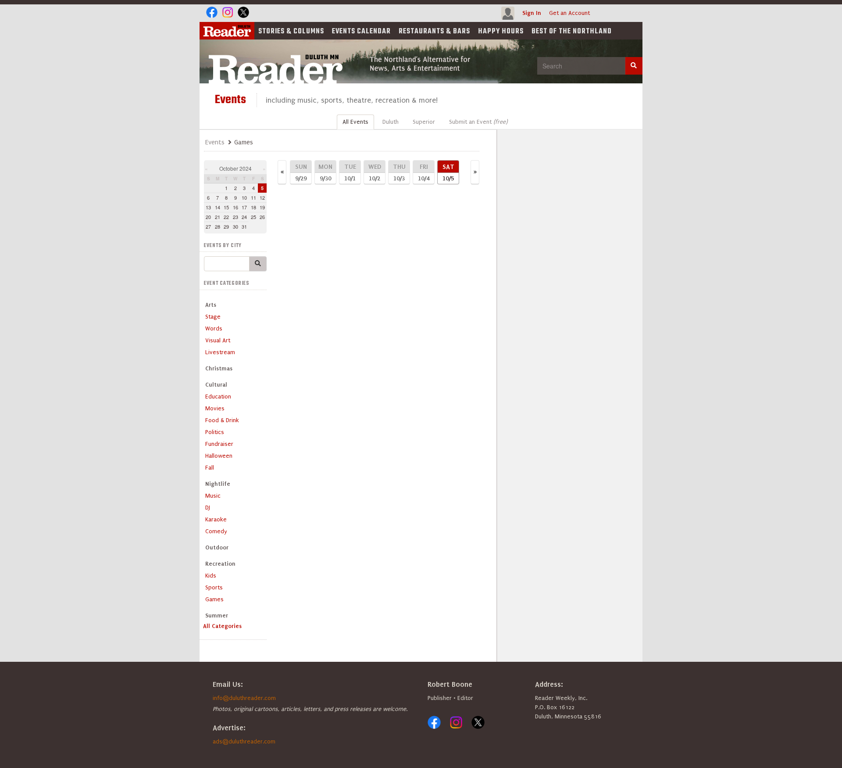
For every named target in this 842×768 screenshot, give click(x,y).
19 (262, 207)
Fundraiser (219, 444)
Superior (424, 121)
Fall (209, 467)
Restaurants (434, 31)
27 (208, 226)
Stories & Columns (291, 31)
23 (235, 216)
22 (226, 216)
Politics (214, 432)
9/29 (301, 172)
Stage (213, 316)
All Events (355, 121)
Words (213, 328)
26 (262, 216)
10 (244, 197)
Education (218, 396)
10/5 (448, 172)
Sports (214, 587)
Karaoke (216, 519)
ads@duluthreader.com (244, 741)
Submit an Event (478, 121)
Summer (216, 615)
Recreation (220, 563)
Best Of (572, 31)
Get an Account (569, 13)
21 (217, 216)
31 (244, 226)
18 (253, 207)
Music (213, 495)
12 (262, 197)
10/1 (350, 172)
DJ (207, 507)
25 (253, 216)
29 (226, 226)
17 (244, 207)
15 (226, 207)
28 (217, 226)
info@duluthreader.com (244, 698)
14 (217, 207)
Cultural (216, 384)
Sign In (531, 13)
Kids (210, 575)
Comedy (216, 531)
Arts (210, 304)
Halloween (218, 455)
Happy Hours (501, 31)
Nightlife (217, 484)
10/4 (423, 172)
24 (244, 216)
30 (235, 226)
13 (208, 207)
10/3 (399, 172)
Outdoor (216, 547)
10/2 (374, 172)
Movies (215, 408)
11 (253, 197)
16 (235, 207)
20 (208, 216)
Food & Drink (222, 420)
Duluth (390, 121)
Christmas (218, 368)
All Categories (222, 626)
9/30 (325, 172)
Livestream (220, 352)
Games (214, 599)
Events (361, 31)
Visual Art (217, 340)
